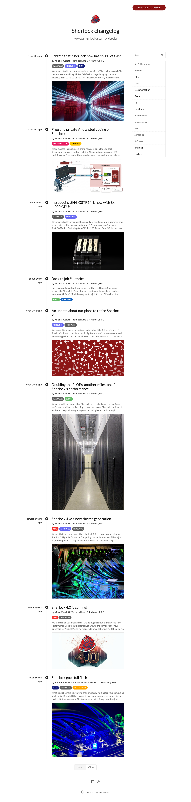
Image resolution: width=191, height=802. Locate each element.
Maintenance (140, 122)
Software (138, 141)
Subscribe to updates (149, 7)
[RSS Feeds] (98, 781)
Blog (137, 77)
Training (139, 147)
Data (136, 83)
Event (138, 96)
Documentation (142, 89)
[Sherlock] (95, 19)
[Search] (162, 55)
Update (138, 154)
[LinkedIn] (94, 781)
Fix (135, 102)
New (136, 128)
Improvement (141, 115)
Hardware (140, 109)
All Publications (142, 64)
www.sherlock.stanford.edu (95, 38)
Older (91, 767)
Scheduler (139, 134)
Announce (139, 70)
